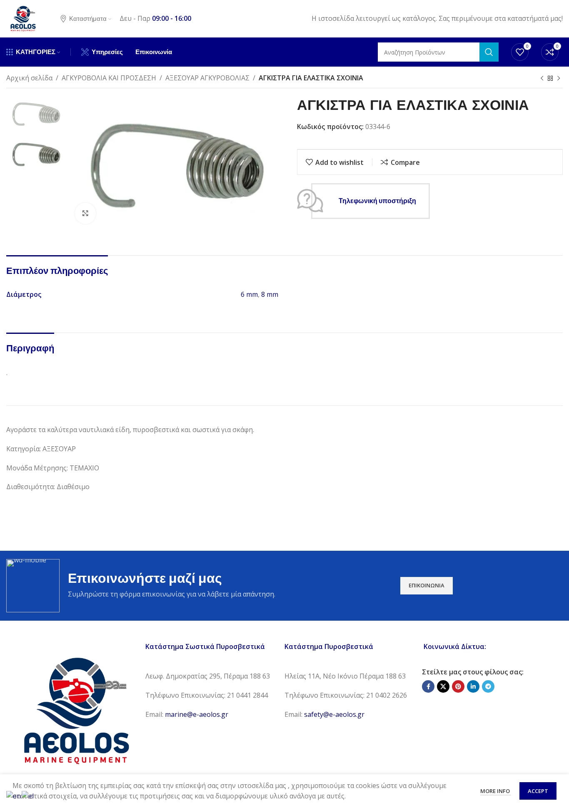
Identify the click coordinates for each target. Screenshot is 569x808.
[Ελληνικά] (28, 795)
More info (495, 791)
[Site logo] (23, 17)
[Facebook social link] (428, 686)
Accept (538, 791)
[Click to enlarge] (85, 213)
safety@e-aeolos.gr (334, 714)
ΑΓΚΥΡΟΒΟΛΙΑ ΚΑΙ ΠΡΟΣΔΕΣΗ (109, 77)
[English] (14, 795)
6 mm (249, 294)
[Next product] (558, 79)
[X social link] (443, 686)
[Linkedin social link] (473, 686)
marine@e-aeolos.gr (196, 714)
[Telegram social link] (488, 686)
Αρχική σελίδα (29, 77)
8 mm (269, 294)
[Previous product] (542, 79)
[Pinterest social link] (458, 686)
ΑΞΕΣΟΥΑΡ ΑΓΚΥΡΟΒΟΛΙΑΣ (207, 77)
